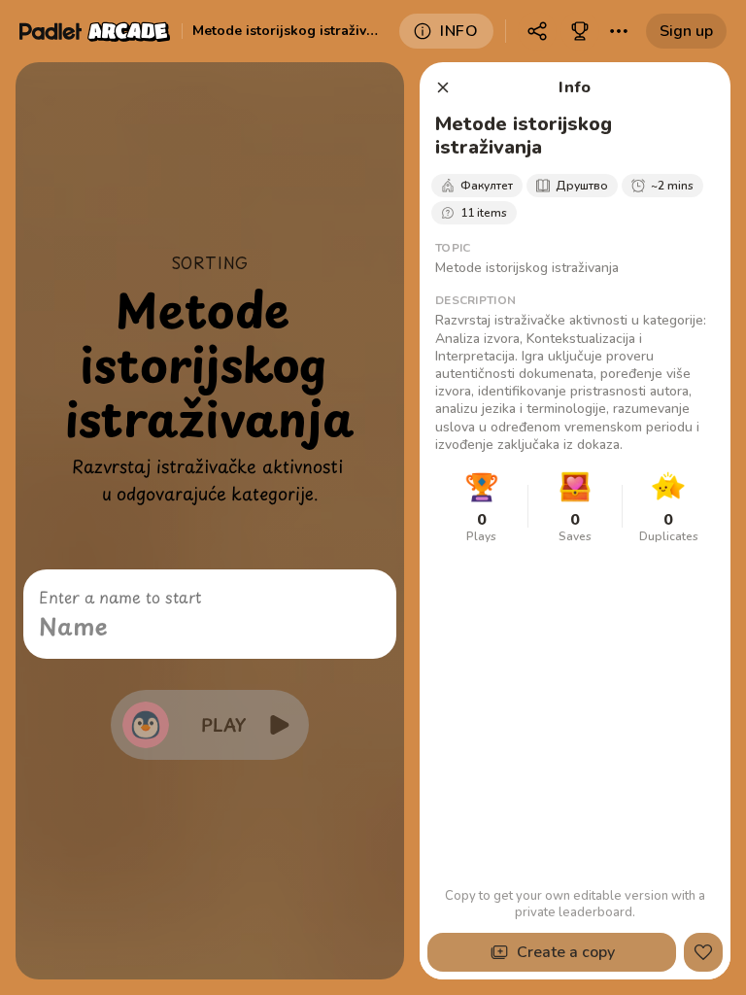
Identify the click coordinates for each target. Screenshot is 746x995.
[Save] (703, 952)
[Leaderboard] (579, 31)
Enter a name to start (120, 596)
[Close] (442, 87)
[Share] (537, 31)
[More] (618, 31)
